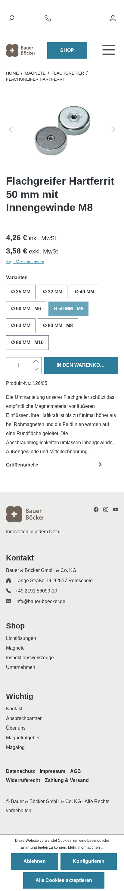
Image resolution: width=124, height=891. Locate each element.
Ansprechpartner (24, 718)
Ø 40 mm (84, 291)
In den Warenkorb (82, 365)
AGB (75, 771)
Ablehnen (34, 861)
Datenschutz (20, 771)
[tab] (62, 468)
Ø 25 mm (20, 291)
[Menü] (108, 50)
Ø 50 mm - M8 (68, 308)
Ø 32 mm (52, 291)
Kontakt (14, 708)
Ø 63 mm (20, 325)
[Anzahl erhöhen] (36, 362)
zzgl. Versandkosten (25, 261)
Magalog (15, 747)
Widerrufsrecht (23, 780)
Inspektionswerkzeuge (30, 657)
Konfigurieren (88, 861)
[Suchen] (11, 20)
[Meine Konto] (113, 20)
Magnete (15, 647)
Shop (67, 50)
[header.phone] (48, 19)
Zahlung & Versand (67, 780)
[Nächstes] (113, 130)
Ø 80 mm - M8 (58, 325)
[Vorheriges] (10, 130)
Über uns (16, 728)
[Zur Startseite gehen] (20, 50)
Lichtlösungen (21, 638)
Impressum (52, 771)
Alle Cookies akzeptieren (64, 880)
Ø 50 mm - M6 (26, 308)
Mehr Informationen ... (86, 847)
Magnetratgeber (23, 737)
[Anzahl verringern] (36, 369)
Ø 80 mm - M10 (27, 342)
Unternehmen (20, 667)
